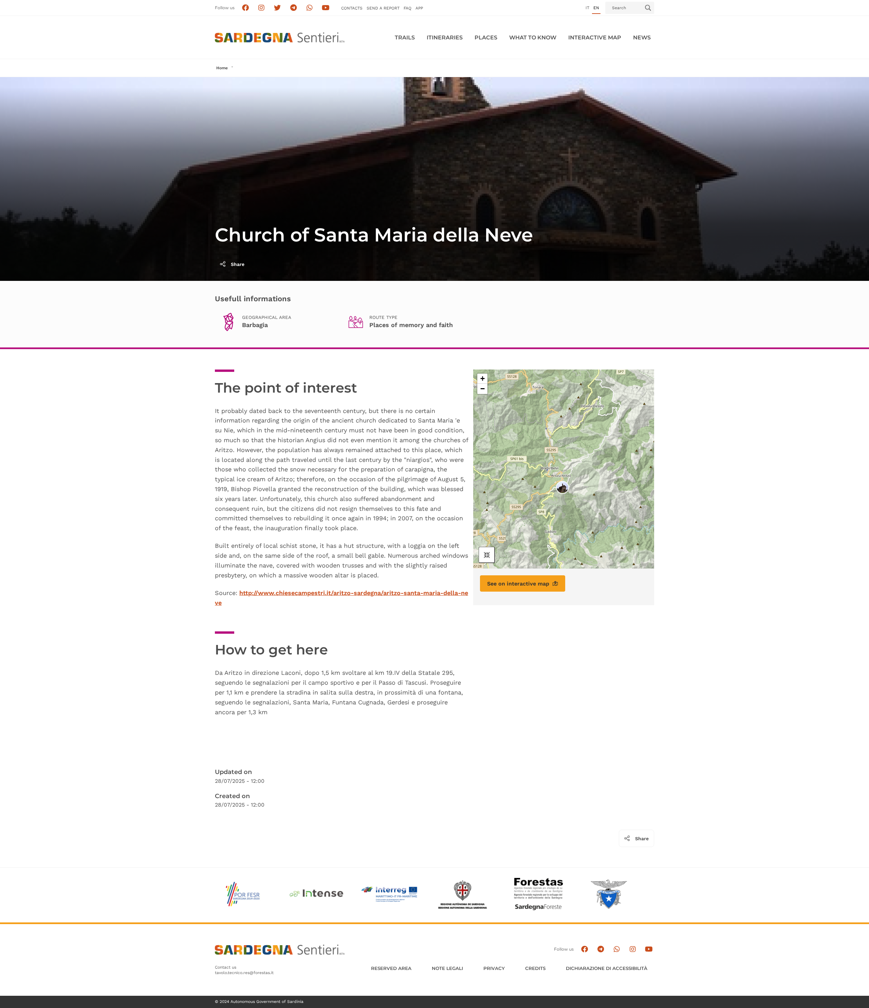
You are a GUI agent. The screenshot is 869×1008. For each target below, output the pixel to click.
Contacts (352, 8)
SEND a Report (383, 8)
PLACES (486, 37)
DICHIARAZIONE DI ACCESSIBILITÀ (606, 968)
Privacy (494, 968)
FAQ (407, 8)
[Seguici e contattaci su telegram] (293, 8)
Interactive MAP (594, 37)
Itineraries (445, 37)
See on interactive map (518, 583)
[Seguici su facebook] (245, 8)
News (642, 37)
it (587, 7)
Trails (405, 37)
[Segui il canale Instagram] (632, 949)
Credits (535, 968)
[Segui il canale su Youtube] (326, 8)
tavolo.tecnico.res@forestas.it (244, 972)
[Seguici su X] (277, 8)
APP (419, 8)
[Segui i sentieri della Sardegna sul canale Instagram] (261, 8)
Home (222, 68)
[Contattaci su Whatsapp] (310, 8)
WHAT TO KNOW (532, 37)
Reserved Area (391, 968)
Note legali (447, 968)
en (596, 7)
